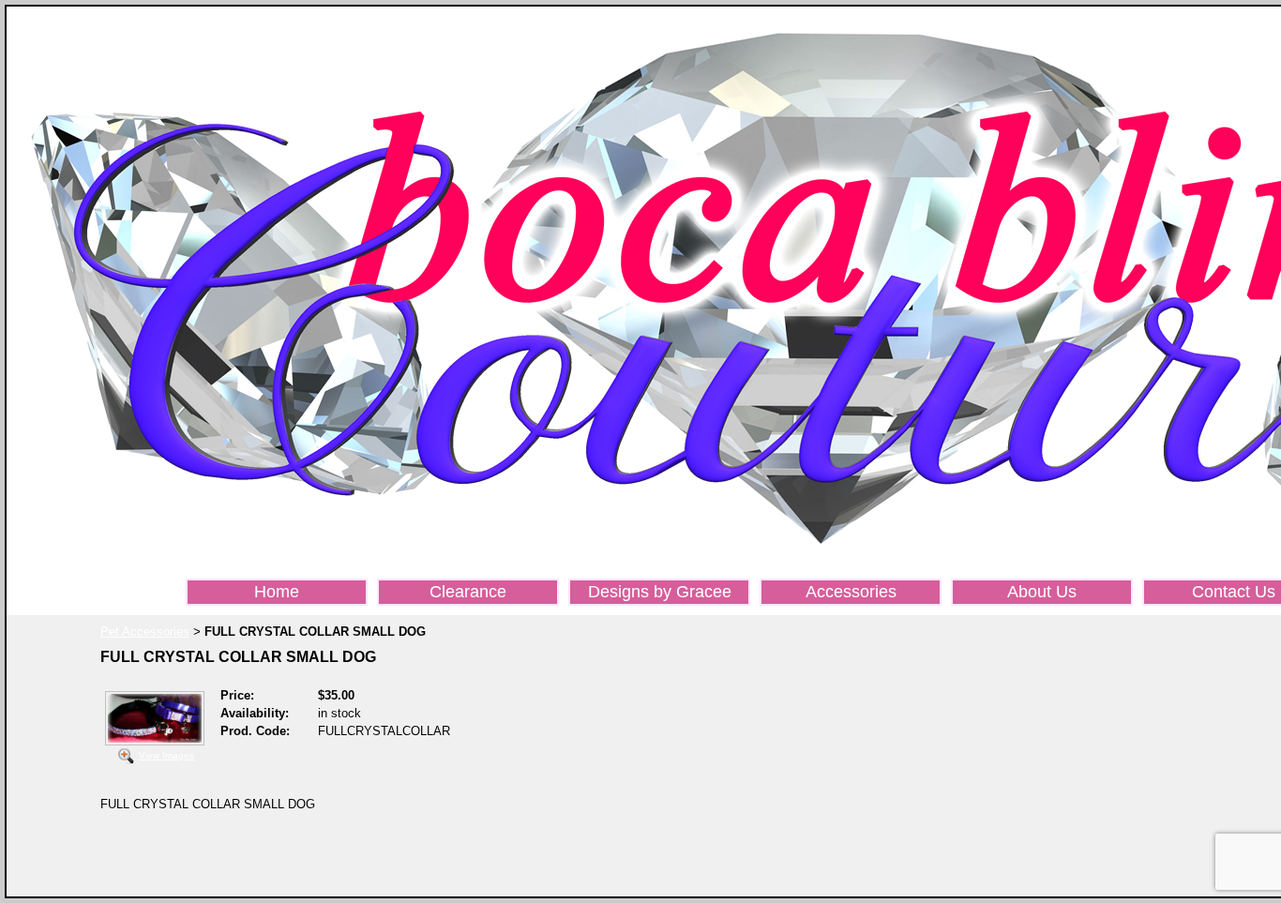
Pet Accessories (144, 632)
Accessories (851, 591)
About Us (1042, 591)
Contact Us (1233, 591)
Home (276, 591)
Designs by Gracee (659, 591)
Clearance (468, 591)
